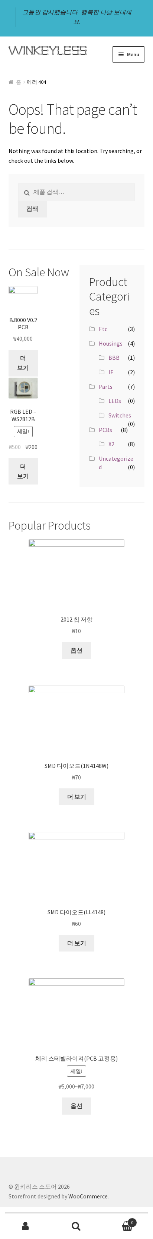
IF (110, 372)
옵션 (76, 650)
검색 (32, 208)
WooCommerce (88, 1196)
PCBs (105, 429)
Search (76, 1226)
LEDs (114, 400)
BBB (114, 357)
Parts (106, 386)
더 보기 (23, 362)
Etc (103, 329)
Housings (111, 343)
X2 (111, 444)
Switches (119, 415)
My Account (25, 1226)
